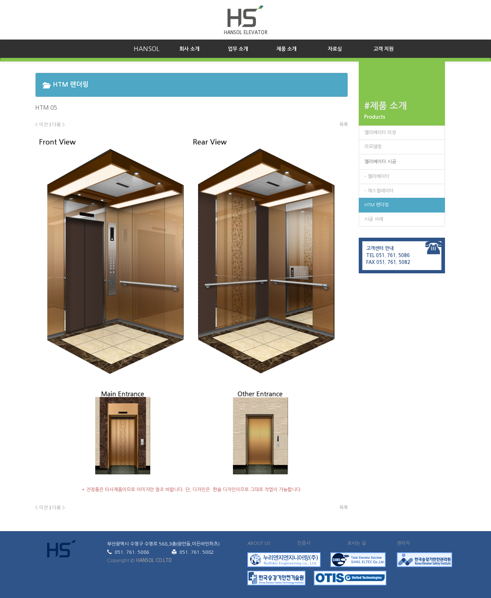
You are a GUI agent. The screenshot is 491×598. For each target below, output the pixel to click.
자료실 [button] (335, 48)
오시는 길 (356, 543)
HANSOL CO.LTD (154, 560)
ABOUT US (258, 543)
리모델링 (373, 146)
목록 (343, 124)
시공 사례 (373, 219)
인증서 (303, 543)
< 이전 (41, 124)
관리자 (403, 543)
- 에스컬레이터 (379, 190)
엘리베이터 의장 (380, 132)
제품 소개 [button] (286, 48)
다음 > (58, 124)
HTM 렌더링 (376, 204)
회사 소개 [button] (196, 48)
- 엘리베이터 (376, 176)
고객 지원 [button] (383, 48)
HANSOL (147, 49)
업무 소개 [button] (238, 48)
